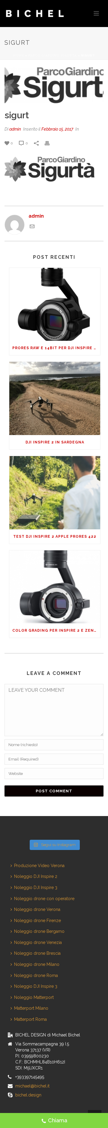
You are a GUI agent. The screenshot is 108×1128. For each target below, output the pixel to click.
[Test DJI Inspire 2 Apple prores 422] (54, 492)
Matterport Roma (30, 1019)
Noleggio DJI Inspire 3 (35, 887)
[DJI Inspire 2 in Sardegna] (54, 398)
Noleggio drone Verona (37, 909)
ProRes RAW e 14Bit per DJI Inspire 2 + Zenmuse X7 (56, 348)
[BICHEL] (29, 13)
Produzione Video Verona (39, 865)
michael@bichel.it (32, 1086)
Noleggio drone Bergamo (39, 931)
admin (15, 129)
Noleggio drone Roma (36, 975)
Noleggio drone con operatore (44, 898)
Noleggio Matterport (34, 997)
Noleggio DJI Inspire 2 (35, 876)
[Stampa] (50, 143)
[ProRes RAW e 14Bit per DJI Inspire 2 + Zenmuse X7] (54, 304)
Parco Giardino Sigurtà (52, 55)
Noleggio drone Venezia (38, 942)
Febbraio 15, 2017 (57, 129)
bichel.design (28, 1095)
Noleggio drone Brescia (37, 953)
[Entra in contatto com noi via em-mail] (32, 227)
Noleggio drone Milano (36, 964)
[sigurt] (54, 85)
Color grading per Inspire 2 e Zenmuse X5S (56, 630)
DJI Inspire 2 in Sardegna (55, 442)
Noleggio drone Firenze (37, 920)
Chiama (57, 1120)
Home (18, 55)
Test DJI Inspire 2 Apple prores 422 (54, 536)
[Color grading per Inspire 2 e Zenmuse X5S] (54, 587)
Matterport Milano (31, 1008)
